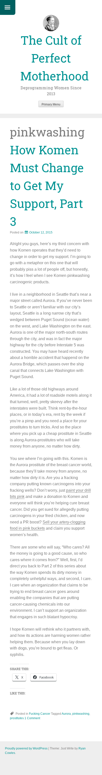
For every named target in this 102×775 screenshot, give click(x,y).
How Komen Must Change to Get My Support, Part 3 (47, 185)
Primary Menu (51, 104)
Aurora (66, 713)
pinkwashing (80, 713)
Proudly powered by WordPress (26, 748)
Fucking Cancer (39, 713)
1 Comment (32, 718)
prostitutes (17, 718)
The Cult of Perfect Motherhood (54, 58)
